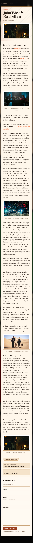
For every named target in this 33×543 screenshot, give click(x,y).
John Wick (17, 49)
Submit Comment (10, 528)
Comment (6, 507)
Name (5, 489)
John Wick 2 (24, 58)
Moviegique (4, 3)
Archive (11, 3)
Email (9, 498)
